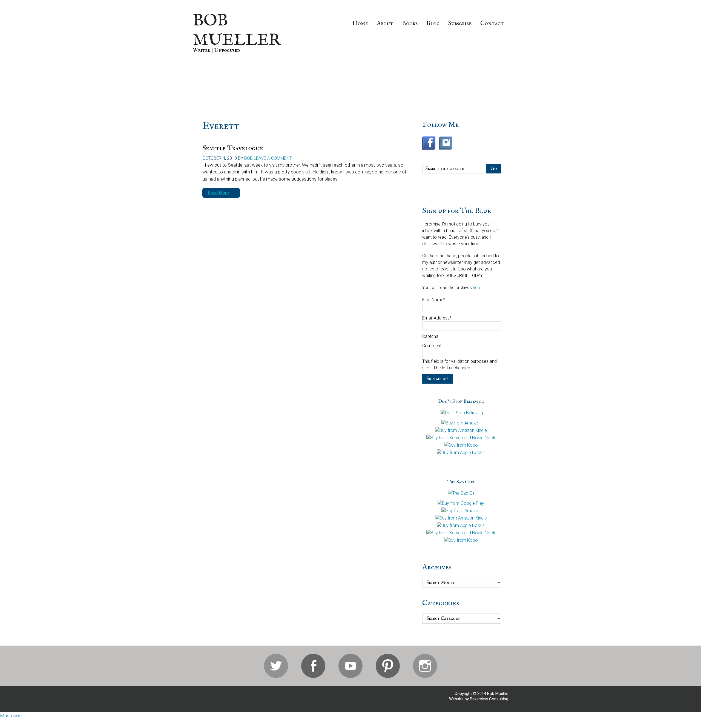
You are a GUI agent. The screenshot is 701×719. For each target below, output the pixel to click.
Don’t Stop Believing (461, 401)
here (477, 287)
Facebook (313, 666)
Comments (433, 345)
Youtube (350, 666)
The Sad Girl (461, 482)
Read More (218, 192)
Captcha (430, 336)
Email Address (437, 318)
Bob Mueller (237, 30)
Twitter (276, 666)
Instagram (425, 666)
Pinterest (388, 666)
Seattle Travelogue (232, 148)
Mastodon (10, 715)
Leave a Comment (273, 158)
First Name (433, 299)
